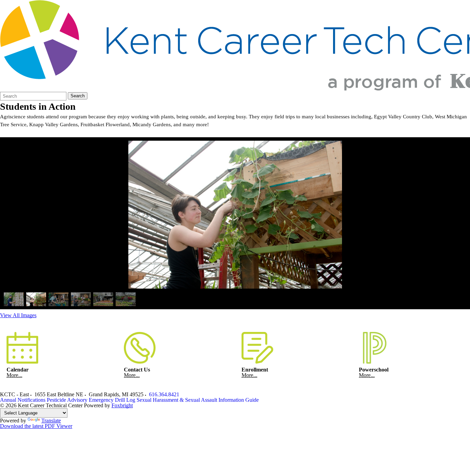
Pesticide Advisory (67, 400)
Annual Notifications (22, 400)
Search (78, 95)
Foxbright (122, 405)
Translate (51, 420)
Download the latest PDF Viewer (36, 426)
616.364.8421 (164, 394)
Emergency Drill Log (112, 400)
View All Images (18, 315)
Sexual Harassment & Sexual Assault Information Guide (198, 400)
